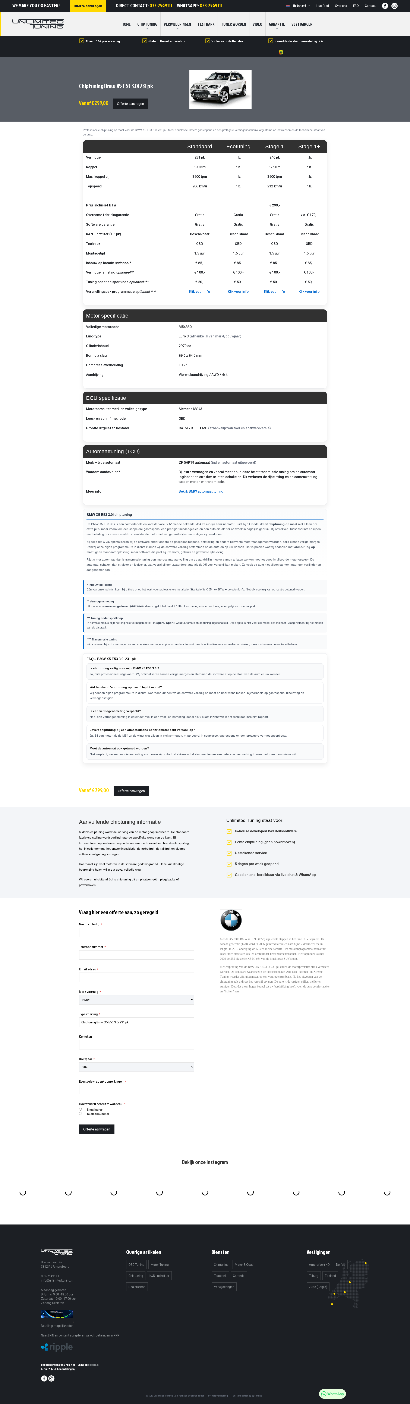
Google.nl (93, 1365)
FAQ (356, 5)
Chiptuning (136, 1275)
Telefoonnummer (91, 947)
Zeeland (330, 1275)
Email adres (87, 969)
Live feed (322, 5)
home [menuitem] (126, 24)
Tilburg (313, 1275)
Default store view (288, 6)
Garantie (277, 24)
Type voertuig (88, 1014)
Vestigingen (301, 24)
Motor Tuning (160, 1264)
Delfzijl (340, 1264)
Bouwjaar (85, 1059)
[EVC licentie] (57, 1321)
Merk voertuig (88, 991)
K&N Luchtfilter (159, 1275)
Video (257, 24)
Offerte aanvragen (130, 104)
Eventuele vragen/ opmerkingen (101, 1081)
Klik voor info (199, 292)
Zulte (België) (318, 1287)
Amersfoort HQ (319, 1264)
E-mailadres (94, 1109)
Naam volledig (89, 924)
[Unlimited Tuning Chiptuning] (38, 24)
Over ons (341, 5)
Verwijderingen (177, 24)
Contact (370, 5)
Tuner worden (233, 24)
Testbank (206, 24)
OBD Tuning (136, 1264)
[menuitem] (147, 24)
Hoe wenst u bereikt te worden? (101, 1104)
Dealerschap (137, 1287)
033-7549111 (160, 5)
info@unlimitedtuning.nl (57, 1280)
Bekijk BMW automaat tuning (201, 491)
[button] (302, 5)
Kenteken (85, 1036)
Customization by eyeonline (247, 1395)
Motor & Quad (244, 1264)
